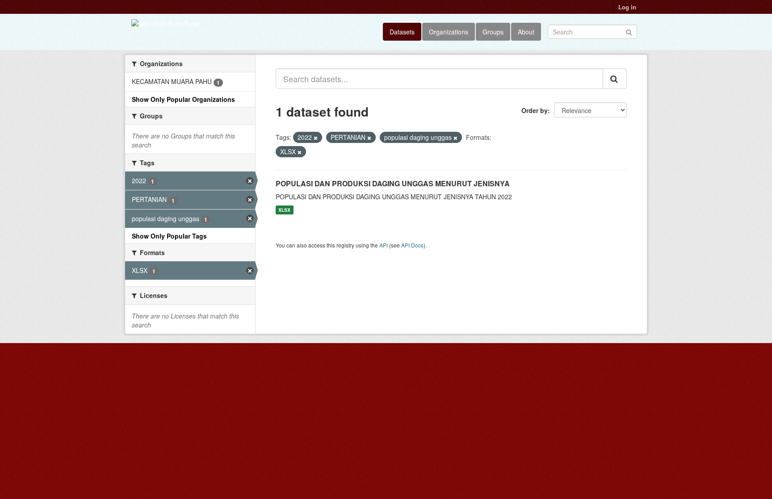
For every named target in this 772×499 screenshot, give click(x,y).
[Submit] (629, 31)
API (383, 245)
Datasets (402, 31)
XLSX (284, 209)
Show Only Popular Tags (169, 235)
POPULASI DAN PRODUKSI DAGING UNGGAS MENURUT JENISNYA (393, 183)
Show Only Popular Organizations (183, 99)
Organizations (448, 31)
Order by (534, 110)
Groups (492, 31)
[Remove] (316, 137)
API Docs (412, 245)
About (526, 31)
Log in (627, 7)
